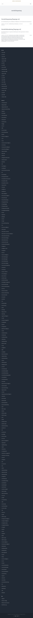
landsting (3, 309)
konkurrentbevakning (4, 37)
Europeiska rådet (4, 180)
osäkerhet (3, 396)
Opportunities (4, 389)
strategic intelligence (5, 520)
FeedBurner (4, 189)
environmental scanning (6, 170)
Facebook (3, 187)
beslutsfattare (4, 117)
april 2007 (3, 94)
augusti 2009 (4, 60)
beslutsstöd (4, 119)
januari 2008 (4, 84)
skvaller (3, 497)
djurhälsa (3, 161)
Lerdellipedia (4, 322)
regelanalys (4, 442)
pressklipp (3, 434)
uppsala (3, 575)
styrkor (3, 531)
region (3, 446)
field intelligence (4, 193)
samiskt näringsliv (5, 489)
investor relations (5, 271)
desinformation (4, 159)
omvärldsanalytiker (5, 370)
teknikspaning (16, 40)
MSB (2, 349)
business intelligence (16, 35)
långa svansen (4, 311)
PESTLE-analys (4, 415)
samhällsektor (4, 482)
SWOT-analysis (4, 539)
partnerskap (4, 398)
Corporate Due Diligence (6, 147)
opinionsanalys (4, 385)
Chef (2, 138)
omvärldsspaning (16, 23)
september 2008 (4, 71)
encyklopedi (4, 168)
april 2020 (3, 52)
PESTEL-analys (4, 413)
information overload (5, 231)
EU (2, 172)
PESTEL (3, 411)
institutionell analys (5, 242)
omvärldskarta (4, 377)
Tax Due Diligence (5, 541)
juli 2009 (3, 63)
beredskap (3, 113)
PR (2, 430)
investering (3, 269)
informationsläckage (5, 237)
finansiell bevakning (21, 35)
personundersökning (5, 404)
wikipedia (3, 592)
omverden (3, 381)
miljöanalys (3, 339)
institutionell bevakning (10, 36)
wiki (2, 590)
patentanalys (4, 400)
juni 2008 (3, 77)
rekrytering (3, 449)
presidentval (4, 432)
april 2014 (3, 56)
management (4, 326)
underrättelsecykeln (3, 41)
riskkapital (3, 459)
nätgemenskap (4, 356)
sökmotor (3, 512)
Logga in (3, 598)
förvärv (3, 212)
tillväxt (3, 556)
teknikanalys (4, 546)
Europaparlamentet (5, 176)
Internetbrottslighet (5, 263)
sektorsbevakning (16, 39)
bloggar (3, 123)
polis (2, 417)
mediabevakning (9, 37)
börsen (3, 125)
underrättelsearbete (5, 565)
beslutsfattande (4, 115)
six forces (3, 495)
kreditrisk (3, 299)
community (4, 144)
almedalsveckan (4, 102)
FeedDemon (4, 191)
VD (2, 584)
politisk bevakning (5, 425)
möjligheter (4, 347)
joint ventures (4, 275)
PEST (2, 406)
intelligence (4, 246)
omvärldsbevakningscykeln (6, 375)
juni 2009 (3, 65)
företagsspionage (4, 206)
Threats (3, 554)
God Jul (3, 218)
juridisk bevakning (15, 36)
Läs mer (31, 23)
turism (3, 560)
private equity (4, 436)
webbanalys (4, 588)
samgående (4, 476)
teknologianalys (4, 552)
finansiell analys (4, 197)
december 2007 (4, 86)
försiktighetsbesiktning (5, 210)
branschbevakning (11, 35)
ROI (2, 461)
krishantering (4, 305)
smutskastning (4, 499)
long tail (3, 324)
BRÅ (2, 128)
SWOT (3, 535)
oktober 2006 (4, 96)
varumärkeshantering (5, 582)
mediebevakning (14, 37)
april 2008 (3, 79)
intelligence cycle (4, 248)
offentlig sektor (4, 362)
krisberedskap (4, 303)
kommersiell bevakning (21, 36)
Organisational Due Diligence (6, 394)
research (3, 457)
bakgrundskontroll (5, 106)
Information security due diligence (7, 233)
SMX (2, 501)
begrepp (3, 111)
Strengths (3, 527)
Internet (3, 252)
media (3, 330)
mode (3, 345)
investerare (4, 267)
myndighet (3, 351)
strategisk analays (5, 522)
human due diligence (5, 227)
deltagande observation (6, 157)
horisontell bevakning (4, 36)
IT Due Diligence (4, 273)
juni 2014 (3, 54)
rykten (3, 468)
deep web (3, 153)
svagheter (3, 533)
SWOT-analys (4, 537)
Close (3, 140)
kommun (3, 288)
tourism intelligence (5, 558)
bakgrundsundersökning (6, 109)
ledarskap (3, 313)
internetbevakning (5, 261)
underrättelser (4, 569)
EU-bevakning (4, 174)
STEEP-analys (4, 516)
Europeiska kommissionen (6, 178)
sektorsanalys (4, 491)
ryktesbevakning (4, 470)
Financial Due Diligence (5, 195)
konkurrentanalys (5, 290)
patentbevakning (18, 38)
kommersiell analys (5, 284)
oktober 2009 (4, 58)
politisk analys (4, 423)
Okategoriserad (4, 364)
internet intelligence (5, 254)
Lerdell (3, 318)
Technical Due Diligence (5, 544)
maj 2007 (3, 92)
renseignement (4, 451)
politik (3, 419)
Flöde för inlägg (4, 600)
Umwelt (3, 563)
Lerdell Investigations (5, 320)
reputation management (6, 453)
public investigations (5, 440)
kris (2, 301)
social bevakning (20, 39)
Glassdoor (3, 214)
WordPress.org (4, 604)
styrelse (3, 529)
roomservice (4, 463)
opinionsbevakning (13, 38)
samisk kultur (4, 487)
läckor (3, 307)
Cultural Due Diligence (5, 149)
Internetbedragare (5, 256)
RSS (2, 465)
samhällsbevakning (10, 39)
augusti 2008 (4, 73)
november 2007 (4, 88)
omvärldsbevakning (11, 23)
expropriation (4, 185)
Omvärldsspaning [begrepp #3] (10, 19)
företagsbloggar (4, 204)
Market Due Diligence (5, 328)
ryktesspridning (4, 474)
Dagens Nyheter (4, 151)
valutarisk (3, 577)
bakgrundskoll (4, 104)
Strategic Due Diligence (5, 518)
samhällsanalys (4, 478)
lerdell (3, 23)
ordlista (3, 392)
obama (3, 360)
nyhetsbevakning (4, 358)
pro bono (3, 438)
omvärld (21, 37)
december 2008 (4, 69)
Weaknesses (4, 586)
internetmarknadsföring (6, 265)
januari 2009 (4, 67)
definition (3, 155)
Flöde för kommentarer (5, 602)
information (4, 229)
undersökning (4, 573)
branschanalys (4, 130)
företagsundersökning (5, 208)
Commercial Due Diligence (6, 142)
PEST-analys (4, 408)
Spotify (3, 514)
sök (2, 510)
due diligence (4, 166)
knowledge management (6, 282)
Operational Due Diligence (6, 383)
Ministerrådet (4, 343)
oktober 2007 (4, 90)
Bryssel (3, 134)
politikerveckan (4, 421)
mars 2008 (3, 82)
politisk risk (3, 427)
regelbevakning (6, 39)
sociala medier (4, 508)
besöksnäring (4, 121)
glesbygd (3, 216)
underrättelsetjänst (5, 571)
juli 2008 (3, 75)
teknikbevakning (12, 40)
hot (2, 225)
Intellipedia (3, 250)
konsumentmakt (4, 294)
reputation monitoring (5, 455)
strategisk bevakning (7, 40)
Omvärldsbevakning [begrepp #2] (11, 29)
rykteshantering (4, 472)
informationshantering (5, 235)
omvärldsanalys (4, 368)
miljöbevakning (18, 37)
